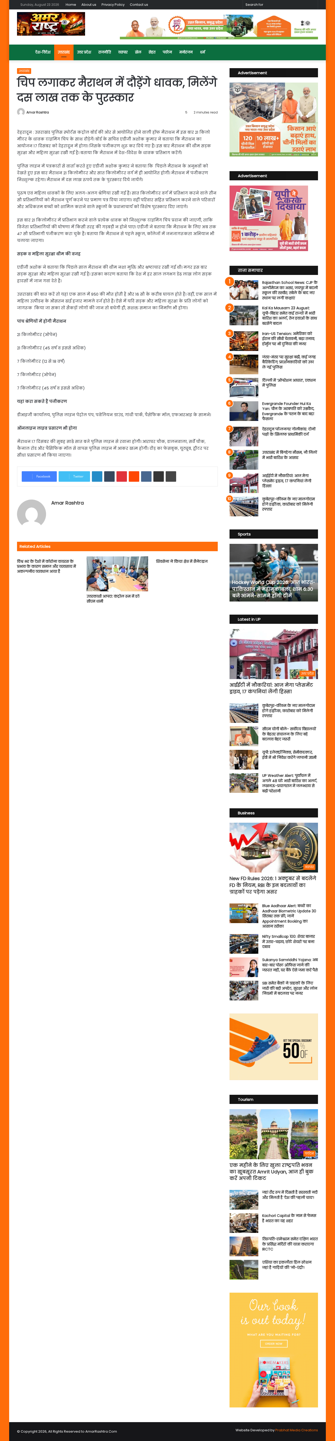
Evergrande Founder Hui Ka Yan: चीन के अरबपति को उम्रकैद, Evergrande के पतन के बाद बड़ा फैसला (288, 411)
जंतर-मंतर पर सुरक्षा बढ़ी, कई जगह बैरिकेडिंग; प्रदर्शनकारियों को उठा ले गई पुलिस (289, 362)
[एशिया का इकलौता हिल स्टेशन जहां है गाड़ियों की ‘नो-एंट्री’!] (244, 1270)
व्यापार (123, 52)
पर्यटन (167, 52)
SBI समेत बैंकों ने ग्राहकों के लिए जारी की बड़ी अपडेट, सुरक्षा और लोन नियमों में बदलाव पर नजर (289, 988)
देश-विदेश (43, 52)
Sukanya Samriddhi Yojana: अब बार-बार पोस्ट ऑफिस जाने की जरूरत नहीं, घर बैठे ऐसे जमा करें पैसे (290, 965)
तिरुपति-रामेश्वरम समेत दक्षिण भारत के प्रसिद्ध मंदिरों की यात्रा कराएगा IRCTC (290, 1244)
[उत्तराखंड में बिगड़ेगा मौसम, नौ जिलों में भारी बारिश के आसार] (244, 460)
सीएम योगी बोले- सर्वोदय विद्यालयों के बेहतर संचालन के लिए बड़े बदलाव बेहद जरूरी (289, 734)
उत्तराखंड (64, 52)
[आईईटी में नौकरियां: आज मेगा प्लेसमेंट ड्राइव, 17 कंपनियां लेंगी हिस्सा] (244, 483)
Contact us (139, 4)
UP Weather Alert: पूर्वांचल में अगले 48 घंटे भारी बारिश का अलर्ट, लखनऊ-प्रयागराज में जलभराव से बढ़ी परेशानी (289, 783)
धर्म (202, 52)
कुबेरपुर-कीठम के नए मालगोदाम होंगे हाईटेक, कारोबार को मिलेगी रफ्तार (288, 504)
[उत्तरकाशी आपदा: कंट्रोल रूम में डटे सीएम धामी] (117, 573)
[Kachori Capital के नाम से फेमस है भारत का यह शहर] (244, 1223)
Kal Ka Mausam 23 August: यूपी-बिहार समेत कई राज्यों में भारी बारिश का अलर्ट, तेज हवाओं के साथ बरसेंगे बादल (289, 315)
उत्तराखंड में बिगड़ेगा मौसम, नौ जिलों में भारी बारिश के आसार (289, 455)
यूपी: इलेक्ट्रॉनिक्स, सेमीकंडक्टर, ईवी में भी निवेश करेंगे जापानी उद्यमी (289, 755)
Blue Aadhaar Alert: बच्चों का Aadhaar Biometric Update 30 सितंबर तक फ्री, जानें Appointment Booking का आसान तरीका (289, 916)
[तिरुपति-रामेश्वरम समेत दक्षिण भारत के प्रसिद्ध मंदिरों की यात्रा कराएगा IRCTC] (244, 1246)
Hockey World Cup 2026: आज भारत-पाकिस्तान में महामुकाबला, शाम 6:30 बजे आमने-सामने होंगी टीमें (273, 589)
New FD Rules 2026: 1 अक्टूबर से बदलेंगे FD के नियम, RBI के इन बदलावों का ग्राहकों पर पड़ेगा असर (273, 885)
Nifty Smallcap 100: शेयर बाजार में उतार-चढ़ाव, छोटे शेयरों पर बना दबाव (288, 941)
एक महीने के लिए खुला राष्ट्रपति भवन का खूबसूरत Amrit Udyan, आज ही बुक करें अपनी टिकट (272, 1172)
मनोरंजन (186, 52)
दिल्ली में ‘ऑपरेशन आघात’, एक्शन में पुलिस (289, 383)
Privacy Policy (113, 4)
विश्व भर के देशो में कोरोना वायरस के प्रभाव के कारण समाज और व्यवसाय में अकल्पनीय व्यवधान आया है (46, 566)
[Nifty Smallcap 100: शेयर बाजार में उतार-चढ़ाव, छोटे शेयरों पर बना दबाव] (244, 944)
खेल (138, 52)
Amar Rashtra (37, 112)
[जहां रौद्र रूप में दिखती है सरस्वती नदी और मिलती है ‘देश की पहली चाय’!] (244, 1200)
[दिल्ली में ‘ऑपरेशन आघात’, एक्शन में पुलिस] (244, 388)
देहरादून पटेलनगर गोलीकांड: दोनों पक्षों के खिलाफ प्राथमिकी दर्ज (289, 431)
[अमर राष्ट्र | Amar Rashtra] (51, 24)
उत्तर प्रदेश (84, 52)
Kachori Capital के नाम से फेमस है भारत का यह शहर (289, 1218)
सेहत (152, 52)
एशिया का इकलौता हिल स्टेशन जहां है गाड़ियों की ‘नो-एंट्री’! (286, 1265)
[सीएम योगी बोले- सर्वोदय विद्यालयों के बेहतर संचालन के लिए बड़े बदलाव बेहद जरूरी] (244, 736)
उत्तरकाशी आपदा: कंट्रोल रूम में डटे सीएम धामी (113, 599)
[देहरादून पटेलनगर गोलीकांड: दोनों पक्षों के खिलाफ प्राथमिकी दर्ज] (244, 436)
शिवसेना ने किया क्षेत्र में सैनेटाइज (182, 561)
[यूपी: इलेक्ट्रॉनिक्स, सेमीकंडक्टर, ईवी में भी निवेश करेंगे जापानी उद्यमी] (244, 760)
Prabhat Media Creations (296, 1430)
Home (71, 4)
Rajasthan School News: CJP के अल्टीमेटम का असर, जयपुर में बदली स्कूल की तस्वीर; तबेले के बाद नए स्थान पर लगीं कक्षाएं (290, 290)
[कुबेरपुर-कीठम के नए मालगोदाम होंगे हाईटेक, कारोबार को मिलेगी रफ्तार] (244, 506)
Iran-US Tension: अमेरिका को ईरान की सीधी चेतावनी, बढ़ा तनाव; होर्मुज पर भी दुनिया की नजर (288, 338)
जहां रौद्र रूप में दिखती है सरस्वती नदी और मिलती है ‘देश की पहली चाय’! (289, 1195)
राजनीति (104, 52)
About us (88, 4)
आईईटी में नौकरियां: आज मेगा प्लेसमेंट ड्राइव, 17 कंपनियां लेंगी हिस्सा (286, 481)
